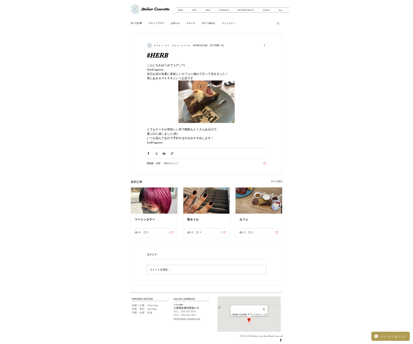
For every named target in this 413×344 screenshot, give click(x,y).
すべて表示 (276, 181)
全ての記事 (136, 23)
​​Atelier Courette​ (155, 9)
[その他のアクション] (264, 45)
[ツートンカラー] (154, 200)
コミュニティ (228, 23)
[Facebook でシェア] (148, 153)
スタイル (190, 23)
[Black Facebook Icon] (280, 340)
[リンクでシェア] (172, 153)
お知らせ (175, 23)
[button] (278, 23)
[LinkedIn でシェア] (164, 153)
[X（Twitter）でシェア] (156, 153)
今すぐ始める (208, 23)
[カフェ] (259, 200)
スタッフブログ (156, 23)
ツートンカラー (145, 219)
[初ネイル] (206, 200)
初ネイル (193, 219)
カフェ (243, 219)
